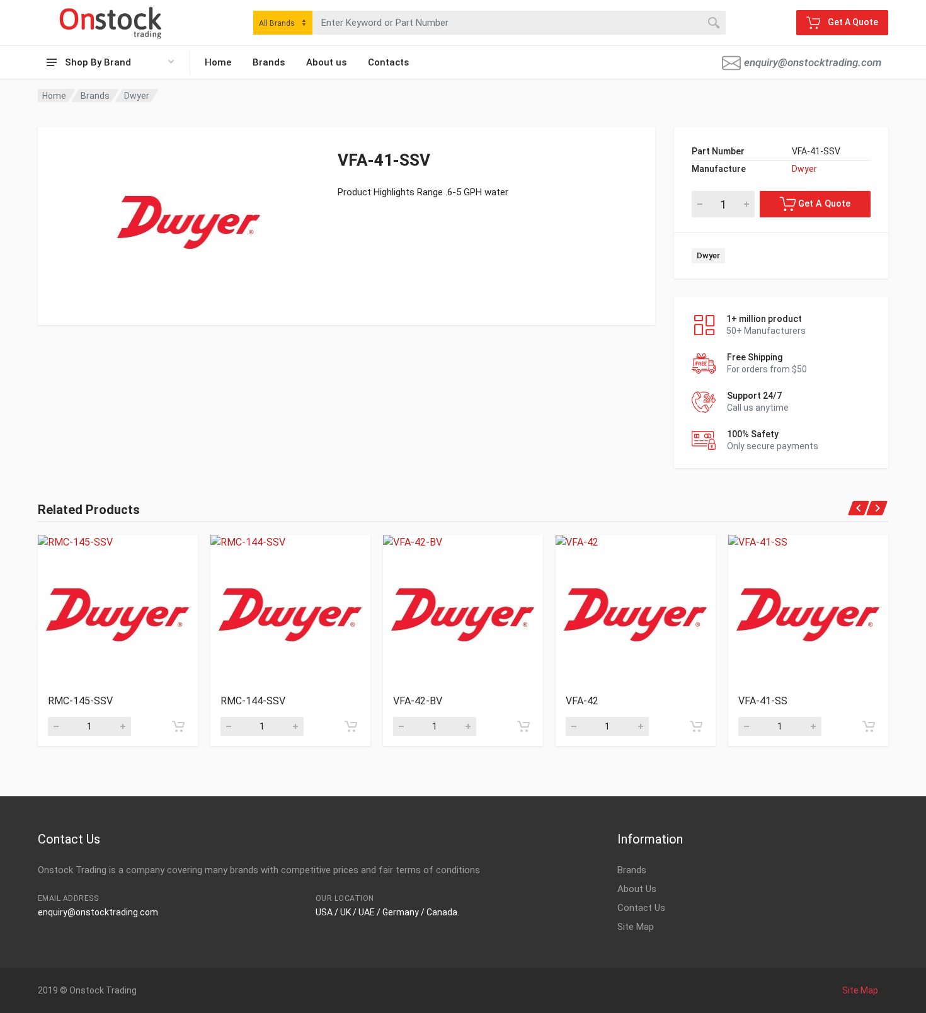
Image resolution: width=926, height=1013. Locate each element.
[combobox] (282, 23)
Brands (269, 62)
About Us (636, 889)
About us (326, 62)
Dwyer (136, 96)
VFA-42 (582, 701)
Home (218, 62)
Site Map (635, 926)
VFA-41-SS (762, 701)
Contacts (388, 62)
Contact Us (641, 907)
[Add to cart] (178, 726)
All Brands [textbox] (277, 23)
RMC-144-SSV (252, 701)
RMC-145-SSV (80, 701)
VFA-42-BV (417, 701)
